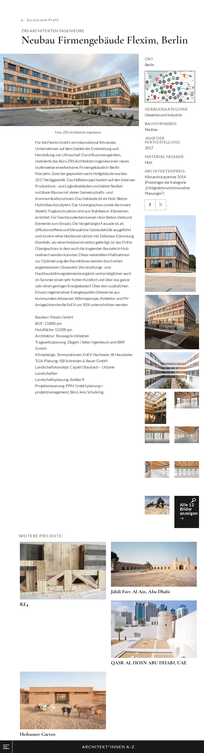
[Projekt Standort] (170, 86)
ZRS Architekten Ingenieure (52, 31)
